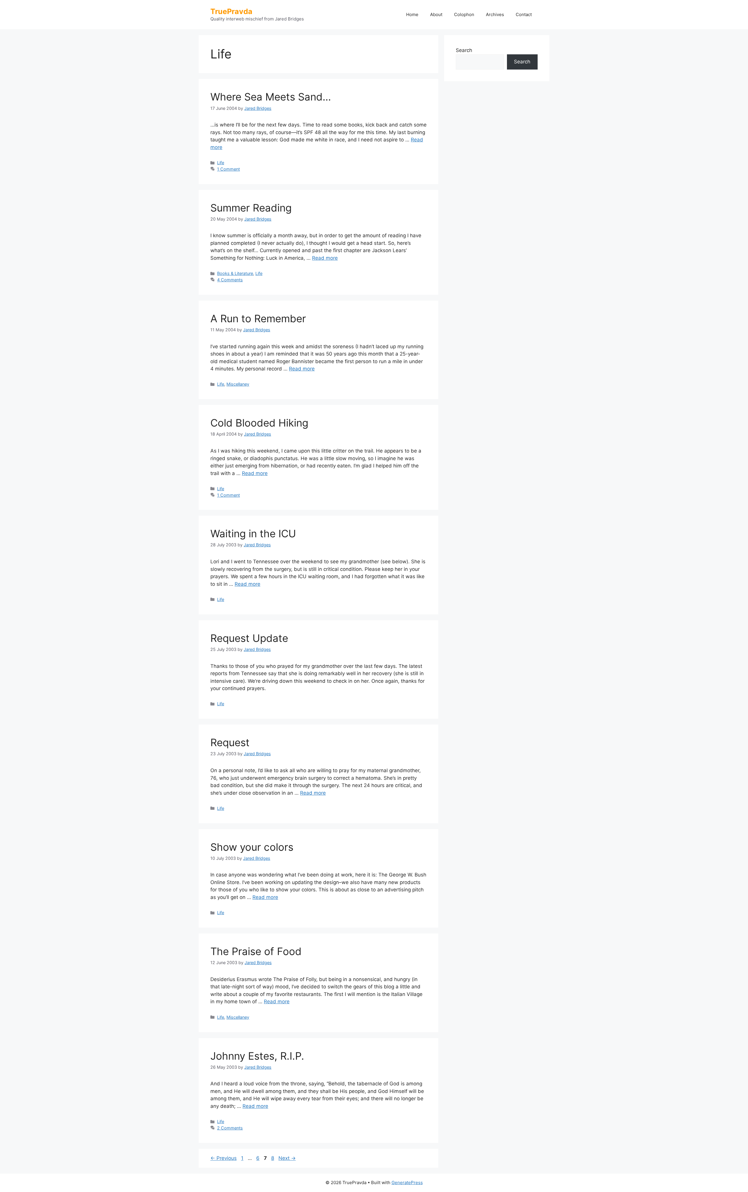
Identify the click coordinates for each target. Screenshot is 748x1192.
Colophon (464, 14)
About (436, 14)
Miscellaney (237, 384)
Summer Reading (251, 208)
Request (230, 742)
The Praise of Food (256, 951)
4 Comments (230, 279)
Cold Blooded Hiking (259, 423)
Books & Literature (235, 273)
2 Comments (230, 1127)
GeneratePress (407, 1182)
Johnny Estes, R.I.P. (257, 1056)
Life (220, 162)
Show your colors (251, 847)
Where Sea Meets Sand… (270, 97)
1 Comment (228, 169)
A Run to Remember (258, 318)
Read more (325, 258)
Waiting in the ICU (253, 533)
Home (412, 14)
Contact (524, 14)
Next (287, 1158)
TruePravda (231, 11)
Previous (223, 1158)
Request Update (249, 638)
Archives (495, 14)
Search (464, 50)
